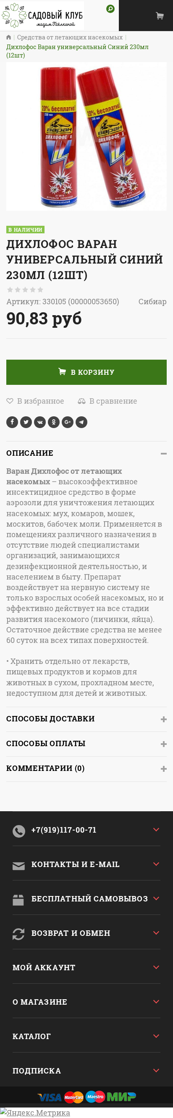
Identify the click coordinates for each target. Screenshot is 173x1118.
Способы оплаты (46, 743)
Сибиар (153, 301)
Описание (29, 453)
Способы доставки (50, 718)
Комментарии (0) (45, 768)
